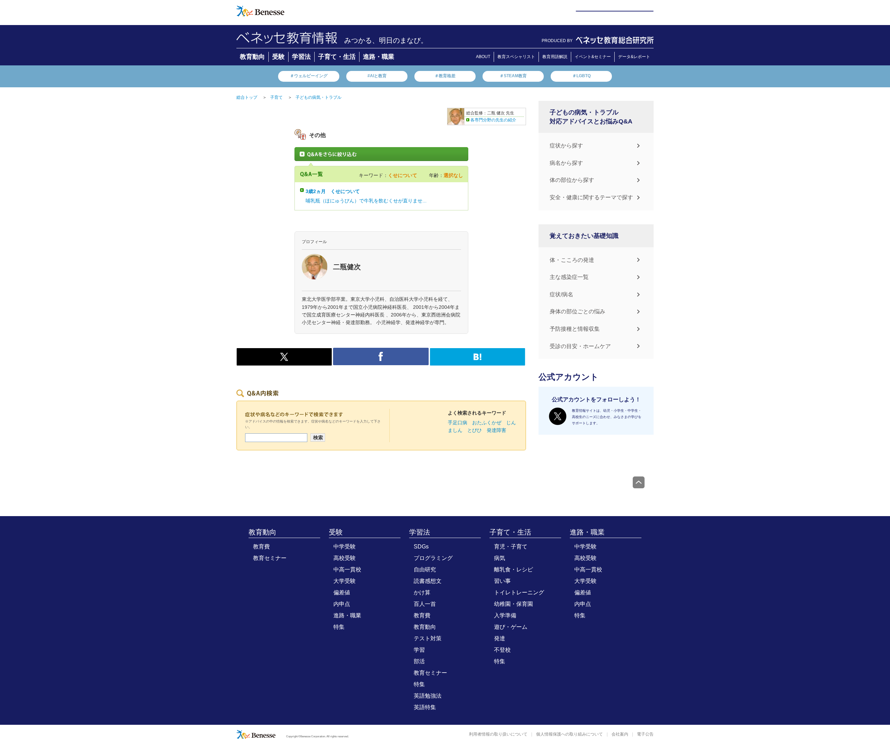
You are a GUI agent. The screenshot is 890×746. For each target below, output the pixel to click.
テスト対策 (428, 638)
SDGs (421, 547)
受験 (278, 56)
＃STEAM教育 (513, 75)
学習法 (301, 56)
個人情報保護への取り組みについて (569, 734)
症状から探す (566, 146)
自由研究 (425, 569)
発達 (499, 638)
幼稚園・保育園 (513, 604)
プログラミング (433, 558)
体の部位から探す (572, 180)
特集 (339, 627)
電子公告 (645, 734)
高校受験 (344, 558)
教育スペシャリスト (516, 56)
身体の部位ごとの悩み (577, 311)
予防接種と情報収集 (575, 329)
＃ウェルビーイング (308, 75)
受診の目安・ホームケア (580, 346)
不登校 (502, 650)
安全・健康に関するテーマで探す (591, 197)
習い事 (502, 581)
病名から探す (566, 163)
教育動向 (252, 56)
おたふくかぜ (486, 422)
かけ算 (422, 592)
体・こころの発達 (572, 260)
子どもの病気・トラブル (318, 97)
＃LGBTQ (581, 75)
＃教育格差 (445, 75)
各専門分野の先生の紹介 (493, 120)
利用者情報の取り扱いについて (498, 734)
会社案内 (620, 734)
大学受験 (344, 581)
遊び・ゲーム (510, 627)
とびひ (474, 430)
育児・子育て (510, 547)
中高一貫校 (347, 569)
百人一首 (425, 604)
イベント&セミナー (593, 56)
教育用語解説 (554, 56)
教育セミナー (269, 558)
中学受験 (344, 547)
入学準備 (505, 615)
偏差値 (341, 592)
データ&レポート (634, 56)
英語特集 (425, 707)
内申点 (341, 604)
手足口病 (457, 422)
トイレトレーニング (519, 592)
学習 (419, 650)
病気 (499, 558)
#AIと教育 (377, 75)
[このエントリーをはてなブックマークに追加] (477, 361)
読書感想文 (428, 581)
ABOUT (483, 56)
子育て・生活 (337, 56)
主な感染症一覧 (569, 277)
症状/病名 (561, 294)
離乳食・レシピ (513, 569)
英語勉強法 (428, 696)
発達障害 (496, 430)
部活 (419, 661)
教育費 (261, 547)
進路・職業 (378, 56)
